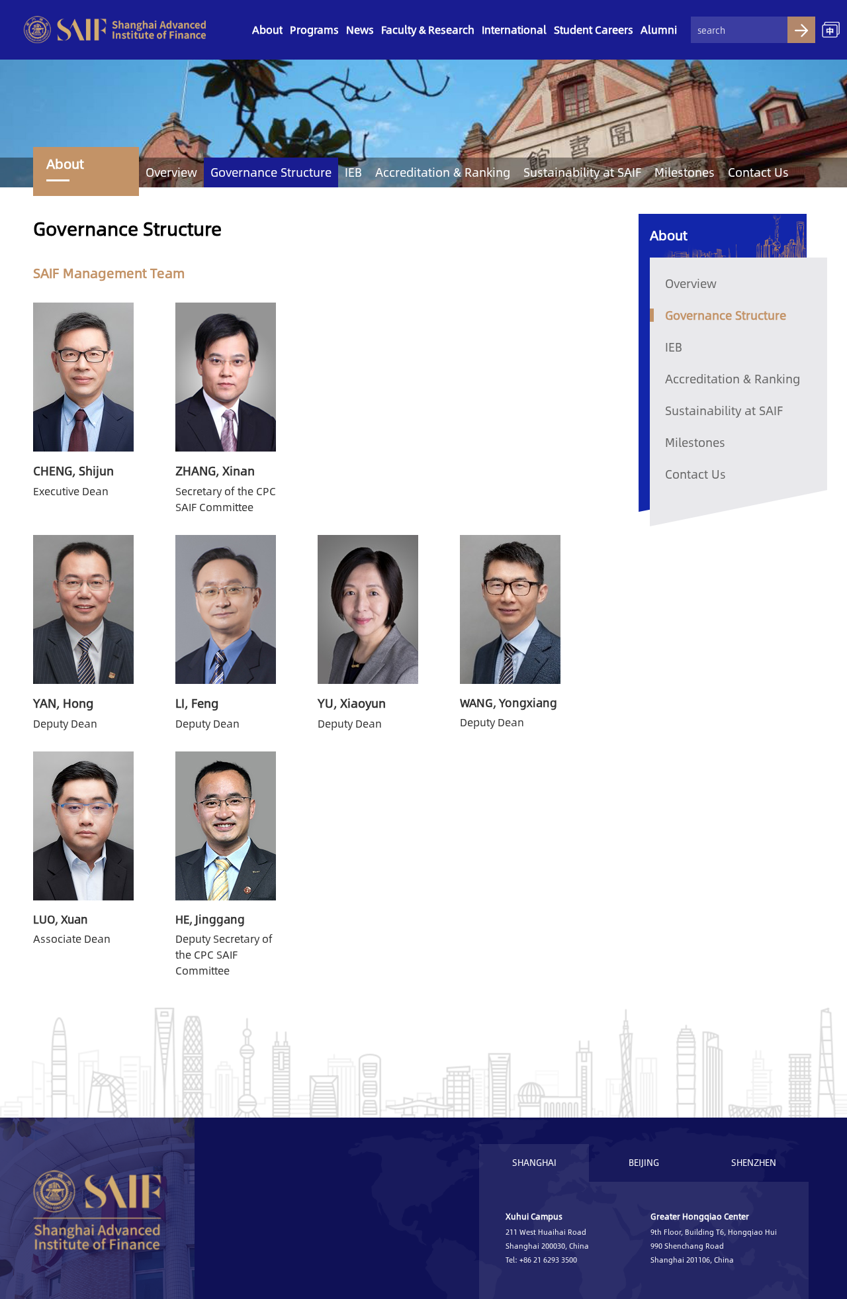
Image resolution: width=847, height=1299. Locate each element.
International (514, 29)
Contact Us (758, 172)
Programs (314, 29)
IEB (353, 172)
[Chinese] (831, 30)
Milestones (684, 172)
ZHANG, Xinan (215, 470)
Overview (171, 172)
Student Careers (593, 29)
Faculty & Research (427, 29)
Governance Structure (271, 172)
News (360, 29)
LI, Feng (196, 703)
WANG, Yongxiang (508, 702)
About (267, 29)
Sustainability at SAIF (582, 172)
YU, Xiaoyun (352, 703)
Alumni (659, 29)
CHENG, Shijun (73, 470)
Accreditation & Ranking (442, 172)
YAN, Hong (63, 703)
